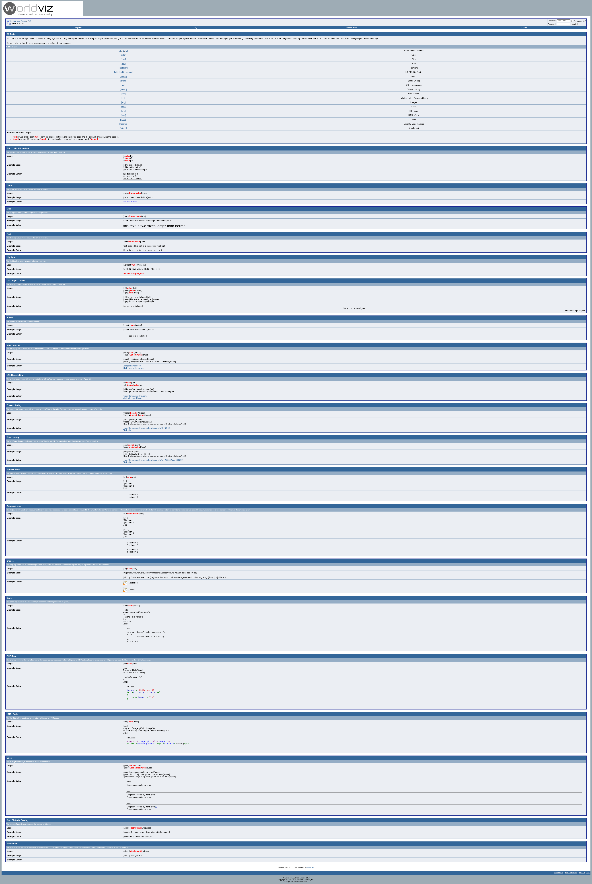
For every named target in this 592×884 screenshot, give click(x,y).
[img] (123, 102)
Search (524, 28)
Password (551, 24)
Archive (582, 873)
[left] (116, 72)
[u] (126, 50)
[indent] (123, 76)
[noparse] (123, 124)
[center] (129, 72)
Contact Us (558, 873)
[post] (123, 94)
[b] (120, 50)
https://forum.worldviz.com (135, 396)
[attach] (123, 128)
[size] (123, 59)
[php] (123, 111)
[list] (123, 98)
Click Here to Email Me (133, 368)
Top (588, 873)
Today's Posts (351, 28)
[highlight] (123, 68)
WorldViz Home (571, 873)
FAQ (29, 21)
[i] (123, 50)
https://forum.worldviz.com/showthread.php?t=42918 (146, 428)
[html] (123, 115)
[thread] (123, 89)
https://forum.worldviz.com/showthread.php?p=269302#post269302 (153, 460)
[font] (123, 63)
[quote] (123, 119)
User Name (552, 21)
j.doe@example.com (132, 366)
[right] (122, 72)
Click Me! (127, 430)
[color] (123, 55)
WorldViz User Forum (18, 21)
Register (78, 28)
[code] (123, 107)
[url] (123, 85)
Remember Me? (580, 21)
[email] (123, 81)
